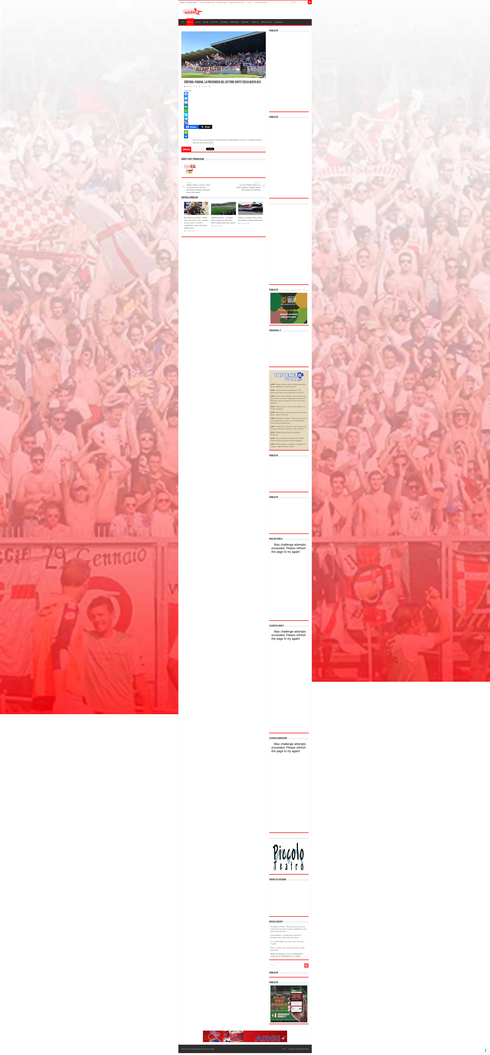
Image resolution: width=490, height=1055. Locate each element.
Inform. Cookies (266, 22)
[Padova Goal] (196, 11)
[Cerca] (310, 2)
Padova (190, 22)
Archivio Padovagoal (260, 2)
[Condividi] (223, 136)
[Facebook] (295, 2)
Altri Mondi (235, 22)
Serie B (205, 22)
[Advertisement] (288, 72)
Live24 (197, 22)
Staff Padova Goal (191, 86)
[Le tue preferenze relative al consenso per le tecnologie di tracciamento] (485, 1050)
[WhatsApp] (223, 110)
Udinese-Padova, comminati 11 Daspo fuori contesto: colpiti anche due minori (288, 445)
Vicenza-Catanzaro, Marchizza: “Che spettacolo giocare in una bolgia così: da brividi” (287, 391)
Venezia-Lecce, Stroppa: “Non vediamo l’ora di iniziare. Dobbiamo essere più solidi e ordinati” (288, 427)
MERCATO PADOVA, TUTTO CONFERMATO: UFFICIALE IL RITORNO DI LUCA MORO (286, 955)
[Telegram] (223, 119)
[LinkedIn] (223, 106)
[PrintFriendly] (223, 132)
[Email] (223, 102)
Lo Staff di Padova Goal (207, 2)
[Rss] (292, 2)
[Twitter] (223, 98)
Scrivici (249, 2)
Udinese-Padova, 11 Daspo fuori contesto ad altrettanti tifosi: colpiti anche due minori (223, 220)
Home (183, 21)
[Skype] (223, 115)
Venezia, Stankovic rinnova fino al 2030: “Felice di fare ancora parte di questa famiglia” (287, 439)
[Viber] (223, 123)
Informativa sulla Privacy (237, 2)
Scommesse (279, 22)
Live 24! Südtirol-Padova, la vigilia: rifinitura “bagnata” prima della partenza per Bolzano (248, 186)
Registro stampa (222, 2)
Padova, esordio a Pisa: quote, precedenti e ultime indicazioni (250, 218)
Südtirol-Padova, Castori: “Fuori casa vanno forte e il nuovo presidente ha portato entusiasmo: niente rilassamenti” (199, 187)
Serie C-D (214, 22)
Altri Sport (224, 22)
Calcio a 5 (254, 22)
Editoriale (245, 22)
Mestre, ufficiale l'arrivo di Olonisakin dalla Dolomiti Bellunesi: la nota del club (288, 385)
